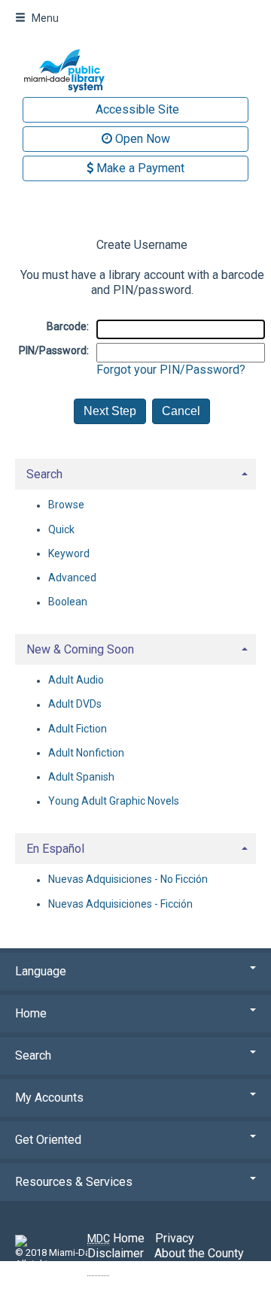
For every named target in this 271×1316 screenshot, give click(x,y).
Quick (61, 529)
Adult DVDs (75, 705)
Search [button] (44, 474)
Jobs (229, 1268)
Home (116, 1238)
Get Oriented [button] (48, 1140)
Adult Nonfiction (86, 753)
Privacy (174, 1238)
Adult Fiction (77, 729)
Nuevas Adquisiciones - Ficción (120, 904)
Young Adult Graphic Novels (113, 802)
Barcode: (68, 326)
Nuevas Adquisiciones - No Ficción (128, 880)
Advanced (72, 578)
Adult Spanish (81, 777)
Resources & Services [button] (73, 1182)
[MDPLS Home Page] (135, 70)
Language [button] (40, 971)
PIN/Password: (54, 350)
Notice (117, 1268)
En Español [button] (55, 848)
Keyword (69, 553)
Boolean (67, 602)
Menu (44, 18)
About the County (199, 1253)
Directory (181, 1268)
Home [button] (31, 1013)
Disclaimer (115, 1253)
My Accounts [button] (49, 1097)
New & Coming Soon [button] (80, 649)
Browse (66, 505)
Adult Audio (76, 681)
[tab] (135, 473)
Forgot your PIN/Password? (170, 369)
